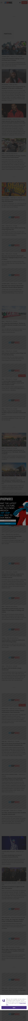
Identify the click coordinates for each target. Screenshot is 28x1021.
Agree (14, 1007)
